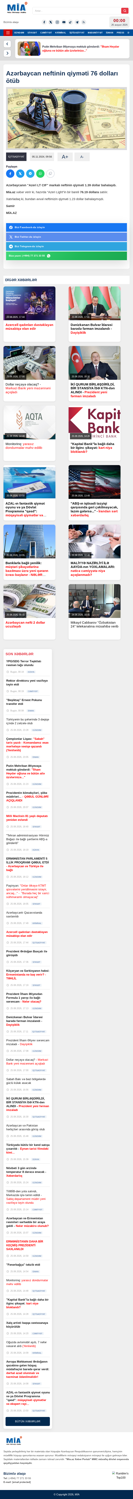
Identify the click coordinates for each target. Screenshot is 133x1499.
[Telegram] (77, 22)
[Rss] (83, 22)
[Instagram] (57, 22)
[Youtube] (63, 22)
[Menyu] (7, 32)
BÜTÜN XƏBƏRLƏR (27, 1421)
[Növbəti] (7, 53)
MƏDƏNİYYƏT (95, 33)
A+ (65, 157)
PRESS (120, 33)
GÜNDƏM (19, 33)
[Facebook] (44, 22)
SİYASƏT (32, 33)
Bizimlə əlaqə (11, 22)
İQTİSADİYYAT (77, 33)
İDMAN (109, 33)
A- (82, 157)
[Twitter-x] (50, 22)
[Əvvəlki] (7, 44)
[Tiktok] (70, 22)
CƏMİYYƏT (46, 33)
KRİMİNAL (60, 33)
